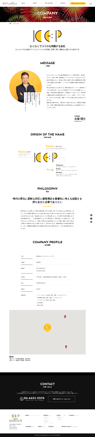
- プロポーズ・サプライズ (48, 422)
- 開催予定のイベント (61, 417)
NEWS (41, 426)
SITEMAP (53, 426)
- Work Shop (46, 421)
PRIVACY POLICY (69, 426)
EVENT (61, 415)
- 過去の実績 (59, 419)
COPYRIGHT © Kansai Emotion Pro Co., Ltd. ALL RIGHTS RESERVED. (47, 435)
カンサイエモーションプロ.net (78, 3)
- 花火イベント (46, 419)
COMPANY (30, 426)
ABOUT (32, 415)
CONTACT (74, 415)
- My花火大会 (46, 417)
